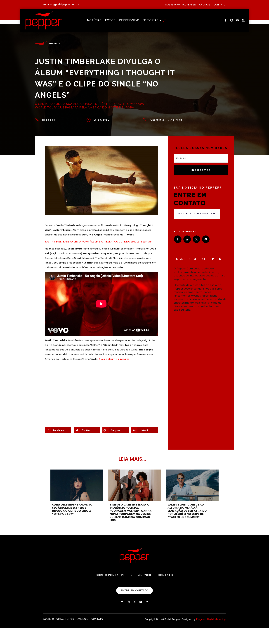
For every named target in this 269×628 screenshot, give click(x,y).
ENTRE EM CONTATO (134, 590)
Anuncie (204, 5)
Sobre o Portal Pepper (180, 5)
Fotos (110, 20)
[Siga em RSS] (243, 20)
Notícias (94, 20)
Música (54, 43)
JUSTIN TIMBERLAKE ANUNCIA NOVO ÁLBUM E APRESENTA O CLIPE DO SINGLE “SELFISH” (98, 241)
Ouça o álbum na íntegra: (114, 358)
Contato (220, 5)
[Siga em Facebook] (225, 20)
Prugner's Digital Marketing (211, 619)
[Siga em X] (196, 239)
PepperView (129, 20)
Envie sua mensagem (196, 213)
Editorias (150, 20)
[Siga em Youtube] (237, 20)
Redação (48, 120)
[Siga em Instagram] (231, 20)
